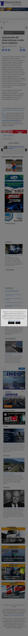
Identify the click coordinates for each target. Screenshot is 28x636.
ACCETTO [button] (11, 322)
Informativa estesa (15, 320)
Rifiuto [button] (17, 322)
